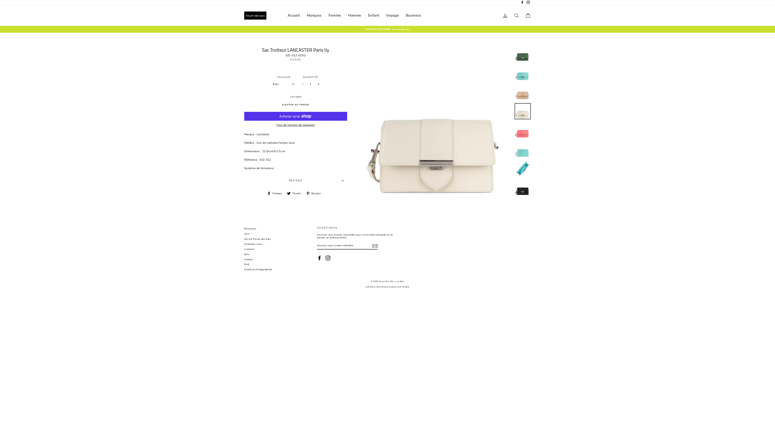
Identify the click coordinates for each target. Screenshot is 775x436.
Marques (314, 15)
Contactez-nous (253, 244)
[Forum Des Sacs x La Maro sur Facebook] (319, 258)
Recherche (250, 228)
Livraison (249, 249)
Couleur (284, 77)
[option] (387, 29)
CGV (246, 234)
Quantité (310, 77)
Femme (335, 15)
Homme (354, 15)
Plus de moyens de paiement (295, 125)
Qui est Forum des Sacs (257, 239)
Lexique (248, 259)
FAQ (246, 264)
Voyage (392, 15)
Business (413, 15)
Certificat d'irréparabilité (258, 269)
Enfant (373, 15)
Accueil (294, 15)
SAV (246, 254)
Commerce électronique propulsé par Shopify (387, 286)
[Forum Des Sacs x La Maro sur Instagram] (328, 258)
